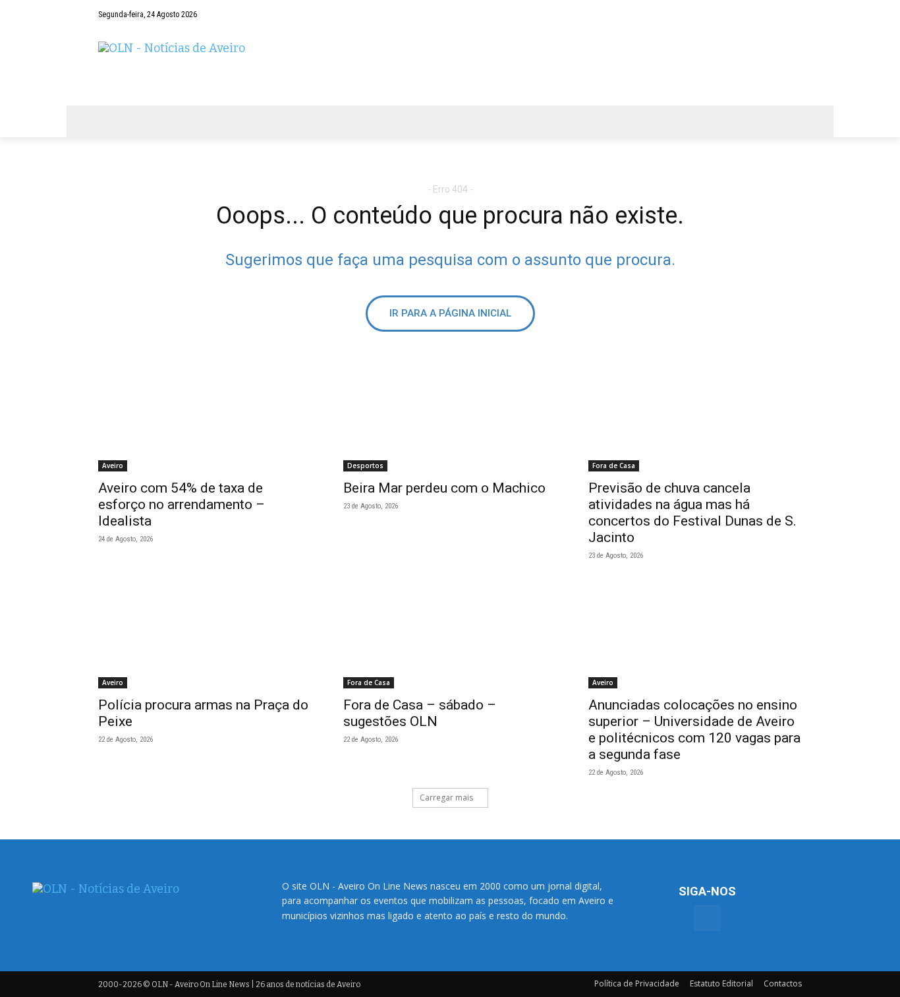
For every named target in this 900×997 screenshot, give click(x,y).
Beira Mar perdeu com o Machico (444, 488)
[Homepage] (450, 67)
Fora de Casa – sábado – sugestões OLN (419, 713)
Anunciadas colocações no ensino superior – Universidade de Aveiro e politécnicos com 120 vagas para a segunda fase (694, 729)
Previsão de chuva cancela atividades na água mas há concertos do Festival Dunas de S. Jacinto (692, 512)
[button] (766, 14)
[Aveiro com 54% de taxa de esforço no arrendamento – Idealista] (205, 418)
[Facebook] (792, 14)
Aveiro (112, 465)
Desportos (365, 465)
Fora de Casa (613, 465)
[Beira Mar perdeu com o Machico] (450, 418)
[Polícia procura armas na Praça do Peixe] (205, 635)
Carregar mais (446, 797)
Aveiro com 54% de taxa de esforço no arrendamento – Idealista (181, 504)
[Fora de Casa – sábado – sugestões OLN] (450, 635)
